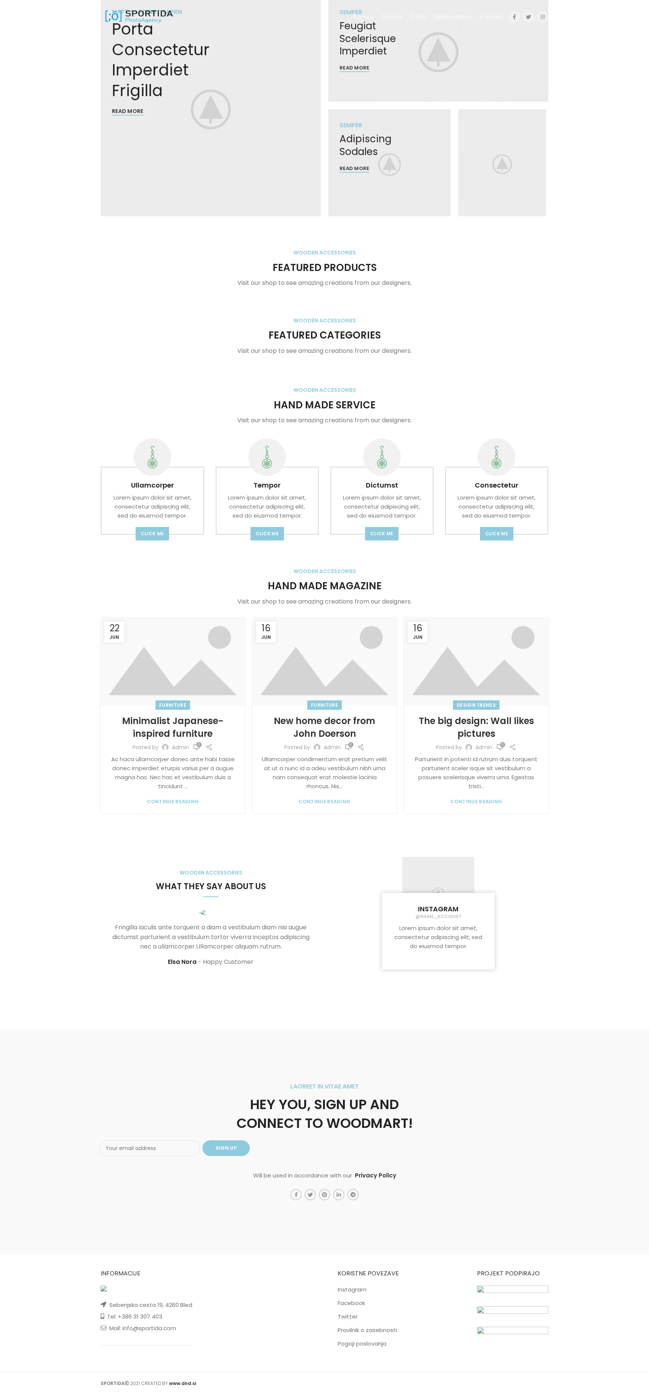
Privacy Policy (375, 1175)
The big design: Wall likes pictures (476, 727)
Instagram (352, 1289)
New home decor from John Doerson (324, 727)
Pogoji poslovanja (362, 1343)
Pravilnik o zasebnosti (367, 1330)
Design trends (476, 705)
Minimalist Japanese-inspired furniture (172, 727)
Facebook (351, 1303)
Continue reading (173, 801)
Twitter (348, 1316)
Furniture (172, 705)
